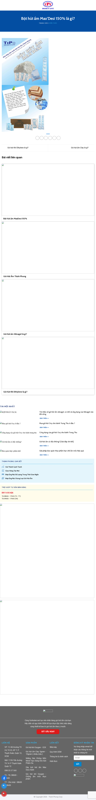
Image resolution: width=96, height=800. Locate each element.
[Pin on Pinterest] (54, 138)
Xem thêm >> (44, 418)
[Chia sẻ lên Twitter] (46, 138)
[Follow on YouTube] (84, 771)
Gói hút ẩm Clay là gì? (80, 148)
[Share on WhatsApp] (37, 138)
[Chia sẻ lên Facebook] (42, 138)
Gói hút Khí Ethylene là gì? (17, 148)
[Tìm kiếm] (93, 5)
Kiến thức (53, 23)
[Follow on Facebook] (76, 771)
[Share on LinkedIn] (59, 138)
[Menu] (3, 5)
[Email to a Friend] (50, 138)
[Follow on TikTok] (80, 771)
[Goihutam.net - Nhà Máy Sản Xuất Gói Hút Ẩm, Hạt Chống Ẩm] (48, 5)
